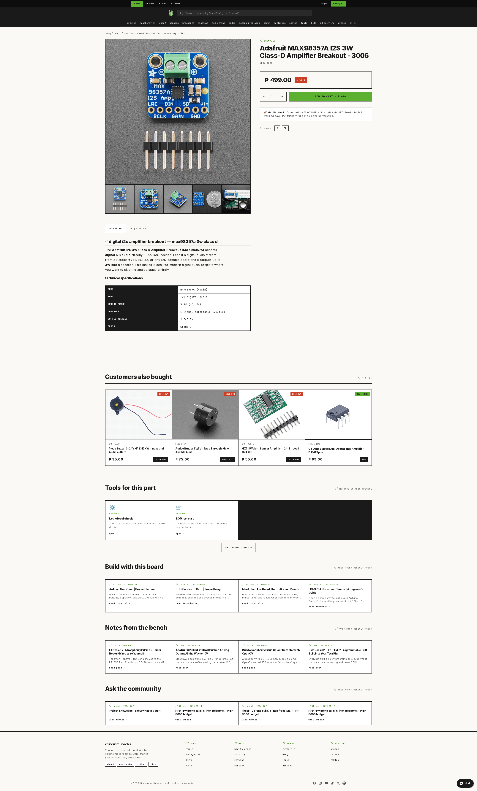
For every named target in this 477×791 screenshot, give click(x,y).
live (153, 764)
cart (338, 3)
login (324, 3)
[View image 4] (207, 199)
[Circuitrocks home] (171, 13)
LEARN (150, 3)
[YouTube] (326, 783)
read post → (117, 667)
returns (239, 760)
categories (193, 754)
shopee (335, 749)
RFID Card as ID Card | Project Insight (199, 589)
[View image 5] (236, 199)
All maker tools (238, 547)
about (110, 764)
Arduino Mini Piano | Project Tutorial (132, 589)
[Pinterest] (344, 783)
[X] (338, 783)
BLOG (162, 3)
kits (189, 760)
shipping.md (138, 228)
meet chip (125, 764)
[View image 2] (149, 199)
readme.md (115, 228)
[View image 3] (178, 199)
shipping (240, 754)
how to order (242, 749)
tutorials (288, 749)
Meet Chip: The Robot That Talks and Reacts (270, 589)
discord (287, 765)
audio (117, 33)
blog (285, 754)
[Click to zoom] (178, 112)
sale (189, 765)
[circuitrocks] (120, 13)
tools (189, 749)
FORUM (175, 3)
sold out (161, 459)
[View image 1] (119, 199)
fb (285, 128)
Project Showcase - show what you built (134, 710)
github (141, 764)
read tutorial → (119, 603)
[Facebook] (314, 783)
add (364, 459)
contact (239, 765)
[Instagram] (320, 783)
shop (108, 33)
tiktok (335, 760)
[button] (131, 23)
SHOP (137, 3)
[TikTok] (332, 783)
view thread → (118, 719)
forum (286, 760)
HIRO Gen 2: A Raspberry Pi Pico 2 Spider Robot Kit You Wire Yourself (135, 651)
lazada (335, 754)
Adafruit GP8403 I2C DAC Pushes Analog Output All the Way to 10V (202, 651)
